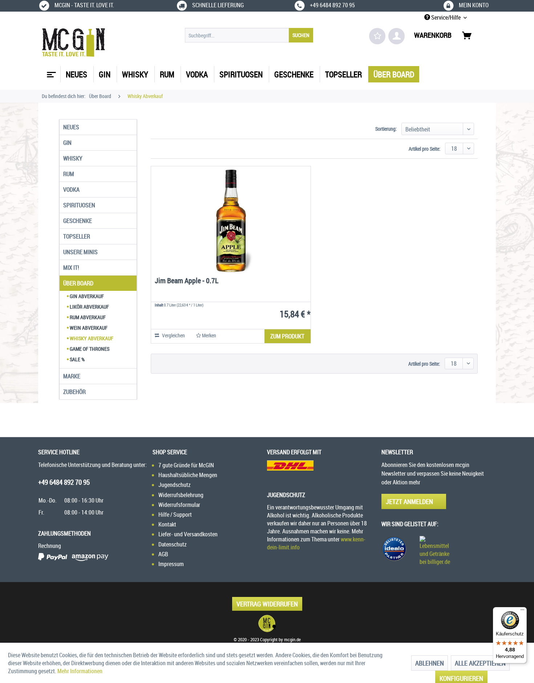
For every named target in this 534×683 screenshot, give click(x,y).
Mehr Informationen (79, 671)
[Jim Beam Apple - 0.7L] (231, 220)
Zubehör (74, 392)
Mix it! (71, 268)
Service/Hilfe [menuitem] (446, 17)
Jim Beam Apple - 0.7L (186, 281)
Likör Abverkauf (89, 306)
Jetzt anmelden (409, 501)
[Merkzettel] (377, 36)
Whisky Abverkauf (91, 338)
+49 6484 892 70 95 (64, 482)
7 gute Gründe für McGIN (186, 465)
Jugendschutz (174, 485)
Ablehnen (429, 663)
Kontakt (167, 524)
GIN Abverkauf (86, 296)
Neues (71, 127)
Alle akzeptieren (480, 663)
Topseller (76, 236)
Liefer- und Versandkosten (188, 534)
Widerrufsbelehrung (180, 495)
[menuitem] (249, 35)
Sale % (77, 359)
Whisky (72, 158)
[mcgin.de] (267, 623)
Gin (67, 143)
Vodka (71, 190)
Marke (71, 376)
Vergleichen (173, 335)
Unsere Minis (80, 252)
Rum (68, 174)
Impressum (171, 564)
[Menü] (522, 611)
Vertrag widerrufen (267, 603)
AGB (163, 554)
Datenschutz (172, 544)
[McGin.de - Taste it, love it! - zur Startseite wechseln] (73, 42)
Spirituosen (79, 205)
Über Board (78, 283)
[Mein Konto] (396, 36)
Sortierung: (386, 128)
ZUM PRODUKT (287, 336)
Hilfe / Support (175, 515)
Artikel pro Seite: (424, 148)
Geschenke (77, 221)
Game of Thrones (89, 348)
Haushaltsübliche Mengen (187, 475)
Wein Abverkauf (88, 327)
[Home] (50, 72)
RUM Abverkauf (87, 317)
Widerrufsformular (179, 505)
